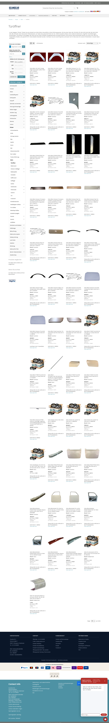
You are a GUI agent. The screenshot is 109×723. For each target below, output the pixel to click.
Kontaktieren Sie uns (38, 690)
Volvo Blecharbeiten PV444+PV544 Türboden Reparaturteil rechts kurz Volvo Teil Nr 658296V (74, 554)
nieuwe (12, 88)
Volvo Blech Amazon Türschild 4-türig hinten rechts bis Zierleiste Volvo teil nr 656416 (91, 113)
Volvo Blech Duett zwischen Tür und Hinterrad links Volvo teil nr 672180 (56, 333)
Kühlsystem (13, 97)
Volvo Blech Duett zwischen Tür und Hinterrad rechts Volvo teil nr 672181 (74, 333)
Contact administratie (14, 704)
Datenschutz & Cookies (84, 639)
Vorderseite (13, 186)
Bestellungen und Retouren (84, 645)
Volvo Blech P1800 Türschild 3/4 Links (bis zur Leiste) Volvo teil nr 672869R (92, 333)
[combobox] (59, 8)
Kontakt (57, 645)
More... (11, 56)
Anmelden (77, 3)
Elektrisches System (15, 234)
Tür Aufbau (13, 207)
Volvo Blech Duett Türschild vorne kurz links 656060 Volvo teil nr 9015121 (73, 157)
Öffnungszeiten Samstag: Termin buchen (41, 652)
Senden (104, 714)
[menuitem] (12, 15)
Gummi (12, 219)
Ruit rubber (13, 154)
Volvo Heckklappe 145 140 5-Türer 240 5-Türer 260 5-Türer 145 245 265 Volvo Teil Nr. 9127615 (37, 466)
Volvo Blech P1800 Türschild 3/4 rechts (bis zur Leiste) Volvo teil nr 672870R (38, 376)
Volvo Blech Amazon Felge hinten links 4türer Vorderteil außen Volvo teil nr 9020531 (73, 244)
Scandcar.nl (58, 647)
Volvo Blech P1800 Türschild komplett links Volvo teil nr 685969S (73, 376)
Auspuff (12, 100)
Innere (11, 124)
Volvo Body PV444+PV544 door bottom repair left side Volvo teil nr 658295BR (55, 466)
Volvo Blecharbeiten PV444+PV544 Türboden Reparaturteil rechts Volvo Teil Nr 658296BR (38, 510)
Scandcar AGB (59, 641)
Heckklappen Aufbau (15, 204)
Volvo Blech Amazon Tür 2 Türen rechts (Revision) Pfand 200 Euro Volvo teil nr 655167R (92, 70)
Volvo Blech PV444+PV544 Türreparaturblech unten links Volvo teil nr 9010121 (37, 157)
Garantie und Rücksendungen (62, 639)
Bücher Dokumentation (16, 252)
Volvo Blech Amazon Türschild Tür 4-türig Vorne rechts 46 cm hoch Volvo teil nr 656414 (73, 289)
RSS (80, 649)
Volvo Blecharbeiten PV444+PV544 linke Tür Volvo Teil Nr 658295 (91, 510)
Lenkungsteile (13, 115)
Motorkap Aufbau (14, 210)
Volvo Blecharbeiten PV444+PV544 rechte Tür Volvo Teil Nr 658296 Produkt (37, 553)
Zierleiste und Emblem (15, 225)
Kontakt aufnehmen (83, 647)
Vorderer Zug (13, 112)
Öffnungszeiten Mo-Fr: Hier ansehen (40, 649)
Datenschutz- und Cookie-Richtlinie (41, 682)
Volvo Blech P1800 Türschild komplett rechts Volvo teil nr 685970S (91, 376)
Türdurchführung (14, 157)
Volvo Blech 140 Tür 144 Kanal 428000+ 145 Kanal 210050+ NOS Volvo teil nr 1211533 (37, 113)
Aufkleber (12, 222)
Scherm (13, 192)
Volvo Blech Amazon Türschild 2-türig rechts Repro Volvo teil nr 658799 (37, 333)
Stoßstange (13, 228)
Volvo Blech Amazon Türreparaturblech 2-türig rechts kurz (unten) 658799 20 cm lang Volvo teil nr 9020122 (56, 201)
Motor (11, 91)
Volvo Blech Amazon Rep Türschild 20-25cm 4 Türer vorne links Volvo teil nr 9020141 (73, 200)
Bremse (12, 121)
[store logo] (14, 8)
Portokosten (61, 685)
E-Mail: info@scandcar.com (39, 641)
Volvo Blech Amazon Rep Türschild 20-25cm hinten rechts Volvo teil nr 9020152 (55, 244)
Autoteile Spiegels (14, 213)
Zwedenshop (13, 255)
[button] (98, 3)
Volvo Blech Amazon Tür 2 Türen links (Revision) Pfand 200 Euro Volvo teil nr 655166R (73, 70)
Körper (16, 19)
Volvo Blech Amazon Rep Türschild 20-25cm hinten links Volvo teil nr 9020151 (37, 244)
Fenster (12, 216)
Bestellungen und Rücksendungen (41, 688)
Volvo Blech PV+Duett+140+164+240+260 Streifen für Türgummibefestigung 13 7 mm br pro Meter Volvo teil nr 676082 (55, 377)
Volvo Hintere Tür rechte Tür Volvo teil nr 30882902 (73, 420)
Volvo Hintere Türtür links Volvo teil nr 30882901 (55, 420)
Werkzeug (12, 246)
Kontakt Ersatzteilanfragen (38, 647)
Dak (11, 148)
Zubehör (12, 243)
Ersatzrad (13, 198)
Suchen (21, 76)
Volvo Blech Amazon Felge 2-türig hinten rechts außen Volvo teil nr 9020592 (55, 289)
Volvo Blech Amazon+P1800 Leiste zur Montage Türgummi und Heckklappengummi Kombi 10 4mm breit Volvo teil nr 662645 (38, 422)
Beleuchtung (13, 231)
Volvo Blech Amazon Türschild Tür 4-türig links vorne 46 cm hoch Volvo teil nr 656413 (55, 113)
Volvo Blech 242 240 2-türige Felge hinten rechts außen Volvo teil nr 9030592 (55, 70)
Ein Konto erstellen (89, 3)
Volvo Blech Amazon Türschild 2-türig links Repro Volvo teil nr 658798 (92, 289)
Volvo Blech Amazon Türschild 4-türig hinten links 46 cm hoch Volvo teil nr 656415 (74, 113)
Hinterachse (13, 118)
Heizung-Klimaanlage (15, 106)
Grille (11, 133)
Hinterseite (13, 189)
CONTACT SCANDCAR (78, 11)
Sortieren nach (81, 43)
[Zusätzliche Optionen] (12, 280)
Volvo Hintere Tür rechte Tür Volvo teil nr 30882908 (91, 420)
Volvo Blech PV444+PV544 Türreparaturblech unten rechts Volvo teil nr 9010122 (55, 157)
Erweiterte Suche (82, 641)
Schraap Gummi (14, 136)
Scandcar (60, 688)
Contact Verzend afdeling (15, 706)
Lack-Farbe (12, 240)
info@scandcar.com (17, 702)
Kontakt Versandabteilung (38, 645)
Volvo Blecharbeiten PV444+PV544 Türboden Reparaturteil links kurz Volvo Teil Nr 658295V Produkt (56, 554)
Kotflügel (13, 180)
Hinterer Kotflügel (15, 169)
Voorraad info (33, 85)
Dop (11, 139)
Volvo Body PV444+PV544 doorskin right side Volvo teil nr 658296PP (92, 466)
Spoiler (12, 142)
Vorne (11, 145)
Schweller (13, 175)
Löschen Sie (13, 76)
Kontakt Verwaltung (37, 643)
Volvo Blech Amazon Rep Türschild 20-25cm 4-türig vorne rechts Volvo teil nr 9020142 (91, 200)
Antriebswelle (13, 85)
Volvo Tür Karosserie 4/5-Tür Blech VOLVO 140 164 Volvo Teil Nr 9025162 (92, 553)
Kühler (12, 183)
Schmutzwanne (14, 130)
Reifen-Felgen (13, 109)
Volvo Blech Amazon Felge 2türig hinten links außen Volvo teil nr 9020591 (37, 289)
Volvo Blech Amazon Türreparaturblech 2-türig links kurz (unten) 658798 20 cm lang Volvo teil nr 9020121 (37, 201)
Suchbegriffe (81, 643)
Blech (22, 19)
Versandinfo (58, 643)
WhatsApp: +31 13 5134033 (39, 639)
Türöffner (13, 163)
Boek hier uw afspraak (14, 716)
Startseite (11, 19)
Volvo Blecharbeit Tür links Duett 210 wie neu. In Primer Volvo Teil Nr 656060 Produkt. (56, 510)
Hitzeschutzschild (14, 151)
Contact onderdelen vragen (15, 708)
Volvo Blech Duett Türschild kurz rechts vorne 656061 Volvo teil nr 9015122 (92, 157)
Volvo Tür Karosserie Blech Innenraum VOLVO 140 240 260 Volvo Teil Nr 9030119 (37, 597)
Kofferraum (13, 177)
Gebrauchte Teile (14, 249)
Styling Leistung (14, 237)
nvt (11, 195)
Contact (60, 686)
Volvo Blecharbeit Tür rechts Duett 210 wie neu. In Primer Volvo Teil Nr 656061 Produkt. (73, 510)
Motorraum (13, 166)
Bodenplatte (14, 172)
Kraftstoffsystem (14, 94)
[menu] (54, 15)
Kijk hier (11, 712)
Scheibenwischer (14, 201)
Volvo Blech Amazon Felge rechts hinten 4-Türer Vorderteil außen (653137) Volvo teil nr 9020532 (92, 245)
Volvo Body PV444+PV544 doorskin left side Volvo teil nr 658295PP (74, 466)
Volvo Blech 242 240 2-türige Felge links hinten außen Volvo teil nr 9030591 (37, 70)
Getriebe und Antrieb (15, 103)
